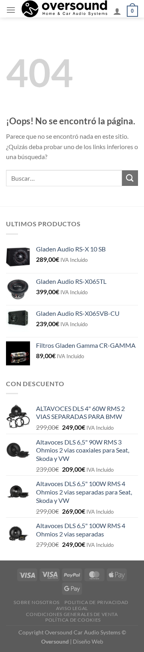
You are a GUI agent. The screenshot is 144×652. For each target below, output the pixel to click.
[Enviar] (130, 178)
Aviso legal (72, 608)
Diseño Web (88, 641)
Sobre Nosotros (37, 602)
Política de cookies (73, 620)
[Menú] (11, 10)
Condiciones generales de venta (72, 614)
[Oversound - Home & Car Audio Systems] (64, 8)
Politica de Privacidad (96, 602)
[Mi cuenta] (117, 11)
